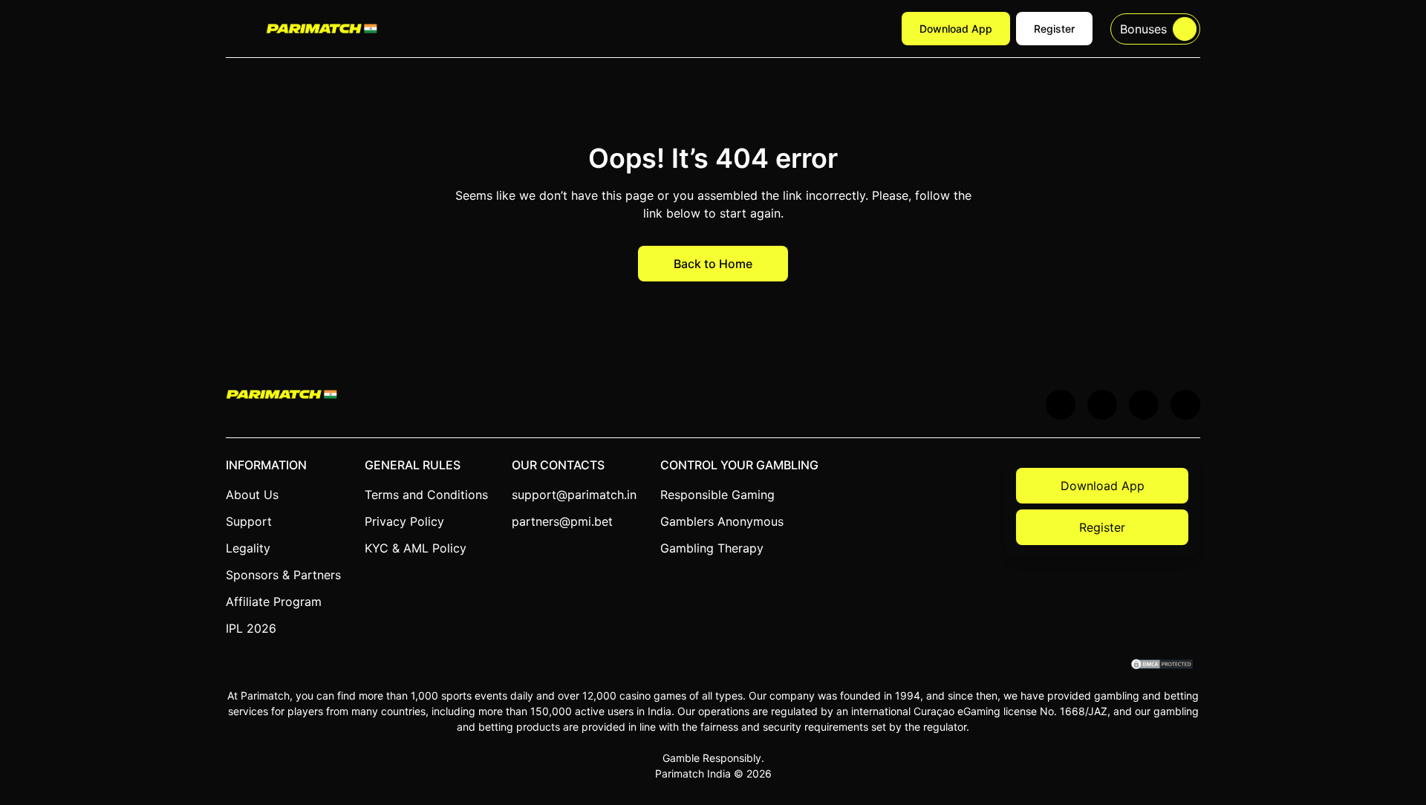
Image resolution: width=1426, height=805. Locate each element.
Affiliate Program (274, 601)
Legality (248, 548)
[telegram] (1144, 405)
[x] (1060, 405)
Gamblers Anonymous (722, 521)
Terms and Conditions (426, 494)
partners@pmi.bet (562, 521)
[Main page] (321, 28)
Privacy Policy (404, 521)
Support (249, 521)
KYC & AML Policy (415, 548)
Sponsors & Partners (283, 574)
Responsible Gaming (717, 494)
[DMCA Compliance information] (1162, 665)
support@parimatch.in (574, 494)
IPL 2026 (251, 628)
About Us (252, 494)
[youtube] (1102, 405)
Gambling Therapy (712, 548)
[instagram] (1185, 405)
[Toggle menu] (237, 29)
